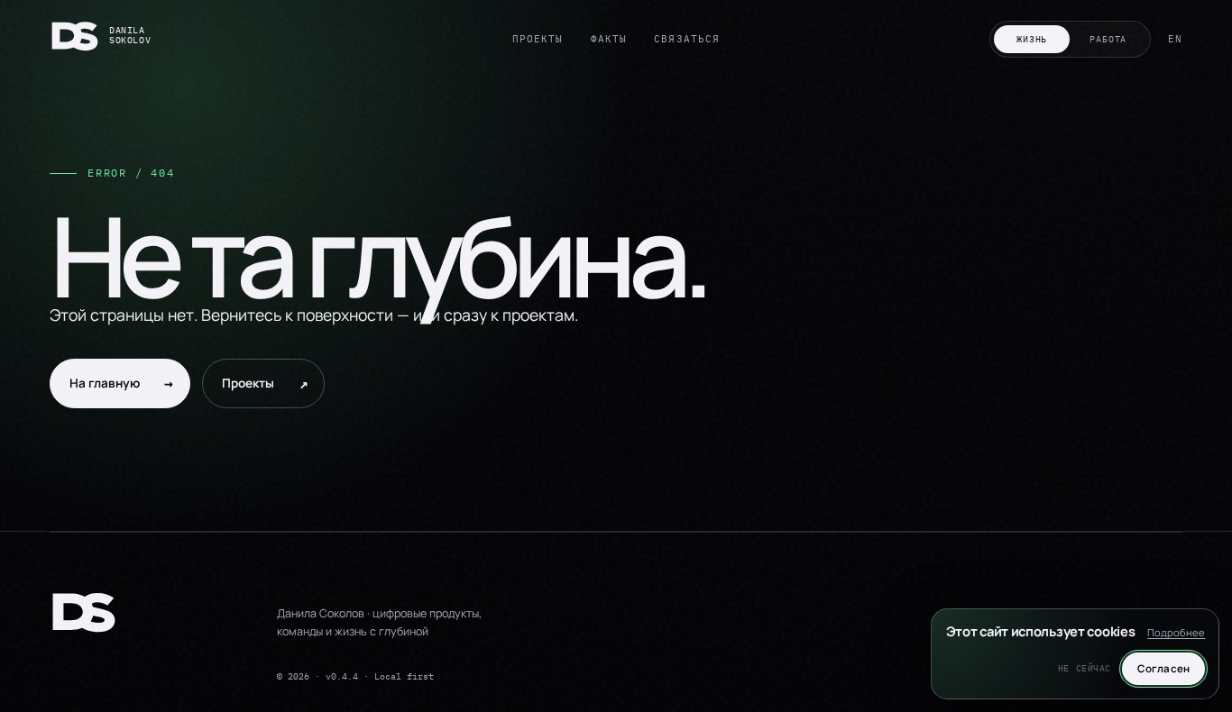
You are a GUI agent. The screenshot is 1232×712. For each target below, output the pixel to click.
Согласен (1163, 668)
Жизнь (1031, 38)
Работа (1107, 38)
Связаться (687, 38)
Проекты (538, 38)
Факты (609, 38)
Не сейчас (1084, 668)
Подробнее (1176, 632)
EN (1175, 38)
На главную (121, 383)
